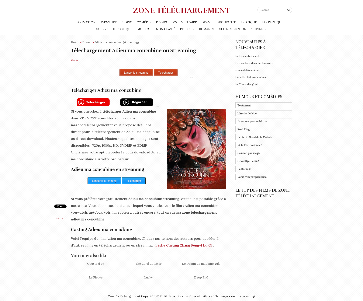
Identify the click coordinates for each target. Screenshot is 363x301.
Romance (207, 28)
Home (75, 42)
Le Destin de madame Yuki (201, 263)
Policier (187, 28)
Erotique (249, 22)
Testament (244, 105)
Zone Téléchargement (181, 10)
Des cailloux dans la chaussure (254, 63)
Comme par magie (249, 153)
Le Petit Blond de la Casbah (254, 137)
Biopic (126, 22)
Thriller (258, 28)
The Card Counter (148, 263)
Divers (161, 22)
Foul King (243, 129)
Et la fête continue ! (249, 145)
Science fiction (233, 28)
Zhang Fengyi (191, 245)
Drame (207, 22)
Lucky (148, 277)
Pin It (58, 219)
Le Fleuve (95, 277)
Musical (144, 28)
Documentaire (184, 22)
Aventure (108, 22)
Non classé (165, 28)
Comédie (144, 22)
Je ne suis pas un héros (252, 121)
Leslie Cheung (167, 245)
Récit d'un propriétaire (252, 177)
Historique (123, 28)
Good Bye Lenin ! (248, 161)
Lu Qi (207, 245)
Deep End (201, 277)
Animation (86, 22)
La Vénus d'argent (246, 84)
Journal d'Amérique (247, 70)
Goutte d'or (95, 263)
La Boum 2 (244, 169)
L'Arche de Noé (247, 113)
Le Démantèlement (247, 56)
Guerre (102, 28)
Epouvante (226, 22)
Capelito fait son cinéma (250, 77)
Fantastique (272, 22)
